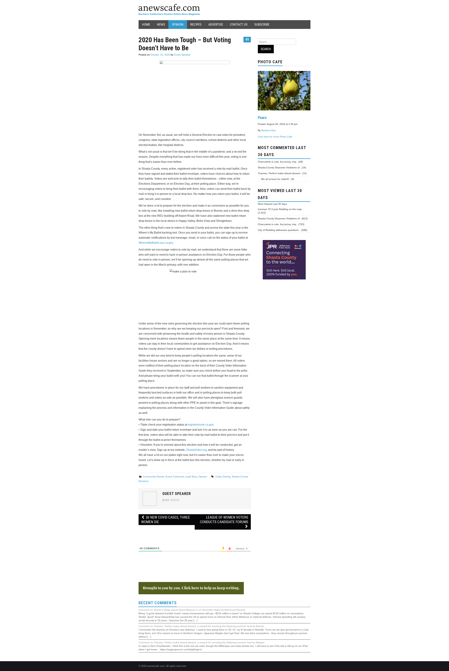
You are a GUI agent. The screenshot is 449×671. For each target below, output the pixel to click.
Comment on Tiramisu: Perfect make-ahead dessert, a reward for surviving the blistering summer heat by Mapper (201, 642)
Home (146, 24)
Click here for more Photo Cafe (275, 136)
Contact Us (238, 24)
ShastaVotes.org (196, 449)
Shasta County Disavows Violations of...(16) (282, 167)
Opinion (177, 24)
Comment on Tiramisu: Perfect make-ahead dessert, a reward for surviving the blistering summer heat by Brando (201, 626)
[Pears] (284, 90)
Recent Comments (158, 603)
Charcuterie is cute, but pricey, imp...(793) (281, 224)
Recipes (196, 24)
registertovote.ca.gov (200, 424)
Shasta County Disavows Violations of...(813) (283, 218)
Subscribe (261, 24)
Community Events (153, 476)
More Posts (170, 500)
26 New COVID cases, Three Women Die (165, 519)
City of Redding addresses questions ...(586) (282, 230)
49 (247, 39)
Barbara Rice (268, 130)
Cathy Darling (222, 476)
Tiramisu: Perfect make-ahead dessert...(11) (282, 173)
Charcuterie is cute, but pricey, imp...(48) (280, 161)
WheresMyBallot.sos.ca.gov (156, 242)
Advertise (215, 24)
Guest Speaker (182, 54)
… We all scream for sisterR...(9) (276, 179)
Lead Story (191, 476)
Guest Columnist (174, 476)
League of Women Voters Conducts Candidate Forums (224, 519)
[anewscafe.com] (169, 9)
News (161, 24)
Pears (262, 117)
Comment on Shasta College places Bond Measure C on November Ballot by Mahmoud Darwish (192, 609)
